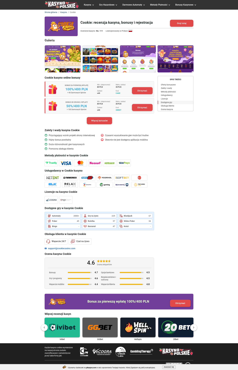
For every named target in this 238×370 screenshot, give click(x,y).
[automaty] (100, 59)
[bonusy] (138, 59)
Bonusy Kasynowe (184, 4)
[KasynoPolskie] (62, 5)
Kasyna (87, 4)
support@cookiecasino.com (61, 248)
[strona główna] (63, 59)
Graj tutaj (181, 23)
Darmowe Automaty (132, 4)
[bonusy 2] (175, 59)
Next (193, 327)
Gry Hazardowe (106, 4)
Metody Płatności (158, 4)
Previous (44, 327)
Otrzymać (142, 90)
